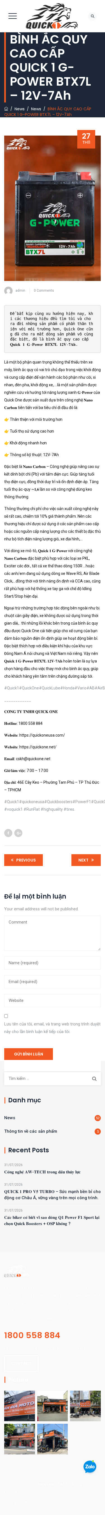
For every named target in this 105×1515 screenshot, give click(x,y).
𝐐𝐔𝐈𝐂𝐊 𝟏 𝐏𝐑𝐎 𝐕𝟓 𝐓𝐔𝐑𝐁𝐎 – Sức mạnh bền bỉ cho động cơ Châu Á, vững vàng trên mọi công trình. (52, 1194)
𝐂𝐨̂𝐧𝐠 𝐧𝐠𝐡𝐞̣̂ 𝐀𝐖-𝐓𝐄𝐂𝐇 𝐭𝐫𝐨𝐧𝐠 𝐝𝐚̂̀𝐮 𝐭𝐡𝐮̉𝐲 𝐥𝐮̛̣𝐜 (42, 1171)
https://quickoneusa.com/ (42, 735)
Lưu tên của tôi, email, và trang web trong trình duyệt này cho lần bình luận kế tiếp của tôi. (52, 1028)
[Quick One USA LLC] (52, 16)
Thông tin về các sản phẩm (30, 1131)
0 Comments (44, 291)
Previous (26, 860)
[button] (21, 1363)
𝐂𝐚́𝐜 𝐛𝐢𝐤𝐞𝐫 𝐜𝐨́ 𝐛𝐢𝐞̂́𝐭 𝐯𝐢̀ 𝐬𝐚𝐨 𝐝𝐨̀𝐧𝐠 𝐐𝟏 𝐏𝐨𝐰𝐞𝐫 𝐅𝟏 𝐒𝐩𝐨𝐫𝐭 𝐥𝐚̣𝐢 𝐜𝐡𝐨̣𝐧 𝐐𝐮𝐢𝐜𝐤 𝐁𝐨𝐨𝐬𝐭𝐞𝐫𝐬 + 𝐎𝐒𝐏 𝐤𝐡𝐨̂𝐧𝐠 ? (51, 1220)
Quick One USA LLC (53, 1484)
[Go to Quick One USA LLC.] (6, 109)
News (9, 1117)
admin (20, 291)
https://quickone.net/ (38, 747)
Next (83, 860)
